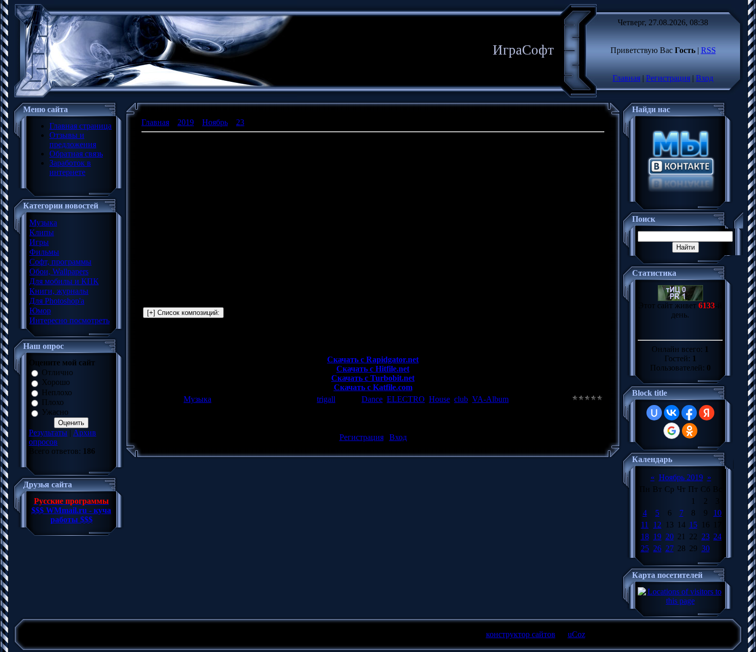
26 (657, 548)
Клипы (41, 232)
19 (657, 536)
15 (693, 524)
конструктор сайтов (520, 634)
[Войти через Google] (671, 430)
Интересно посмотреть (69, 320)
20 (669, 536)
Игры (39, 242)
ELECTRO (406, 399)
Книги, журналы (58, 291)
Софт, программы (60, 261)
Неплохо (57, 392)
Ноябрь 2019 (681, 477)
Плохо (53, 402)
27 (669, 548)
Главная (626, 78)
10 (717, 512)
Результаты (48, 432)
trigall (326, 399)
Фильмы (44, 252)
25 (645, 548)
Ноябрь (215, 122)
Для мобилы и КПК (64, 281)
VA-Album (490, 399)
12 (657, 524)
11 (645, 524)
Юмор (40, 310)
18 (645, 536)
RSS (708, 50)
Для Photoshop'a (56, 300)
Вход (704, 78)
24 (717, 536)
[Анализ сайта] (680, 298)
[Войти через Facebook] (689, 412)
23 (240, 122)
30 (705, 548)
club (461, 399)
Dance (372, 399)
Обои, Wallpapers (58, 271)
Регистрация (668, 78)
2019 (185, 122)
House (439, 399)
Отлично (57, 372)
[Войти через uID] (654, 412)
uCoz (576, 634)
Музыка (43, 222)
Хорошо (56, 382)
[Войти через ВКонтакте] (671, 412)
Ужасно (55, 412)
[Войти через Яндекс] (706, 412)
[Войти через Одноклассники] (689, 430)
